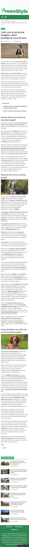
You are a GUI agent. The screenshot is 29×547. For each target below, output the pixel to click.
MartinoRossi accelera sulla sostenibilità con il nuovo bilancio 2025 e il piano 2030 (18, 462)
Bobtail (17, 209)
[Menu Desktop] (2, 17)
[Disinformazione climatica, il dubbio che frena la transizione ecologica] (5, 487)
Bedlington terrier (12, 229)
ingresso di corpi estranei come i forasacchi (13, 148)
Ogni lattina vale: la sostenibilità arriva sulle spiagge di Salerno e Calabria (18, 495)
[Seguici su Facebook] (5, 17)
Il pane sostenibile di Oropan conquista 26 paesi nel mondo (17, 511)
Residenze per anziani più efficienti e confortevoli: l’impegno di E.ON (19, 479)
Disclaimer (9, 526)
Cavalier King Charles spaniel (9, 312)
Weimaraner (18, 277)
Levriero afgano (18, 322)
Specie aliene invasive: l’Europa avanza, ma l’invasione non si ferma (18, 518)
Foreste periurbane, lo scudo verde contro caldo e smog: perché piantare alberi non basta (18, 503)
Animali (3, 28)
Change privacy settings (23, 545)
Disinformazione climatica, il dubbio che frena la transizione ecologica (18, 486)
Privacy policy (19, 526)
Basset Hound (9, 254)
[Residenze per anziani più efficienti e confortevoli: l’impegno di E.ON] (5, 480)
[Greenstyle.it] (14, 11)
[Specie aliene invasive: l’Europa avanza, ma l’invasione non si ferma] (5, 519)
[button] (27, 17)
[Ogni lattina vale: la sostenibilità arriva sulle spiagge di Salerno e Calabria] (5, 495)
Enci (4, 448)
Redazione (14, 529)
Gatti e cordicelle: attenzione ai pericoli (14, 111)
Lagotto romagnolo (13, 291)
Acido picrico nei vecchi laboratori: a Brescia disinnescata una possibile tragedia (19, 471)
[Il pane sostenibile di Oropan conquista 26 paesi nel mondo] (5, 512)
